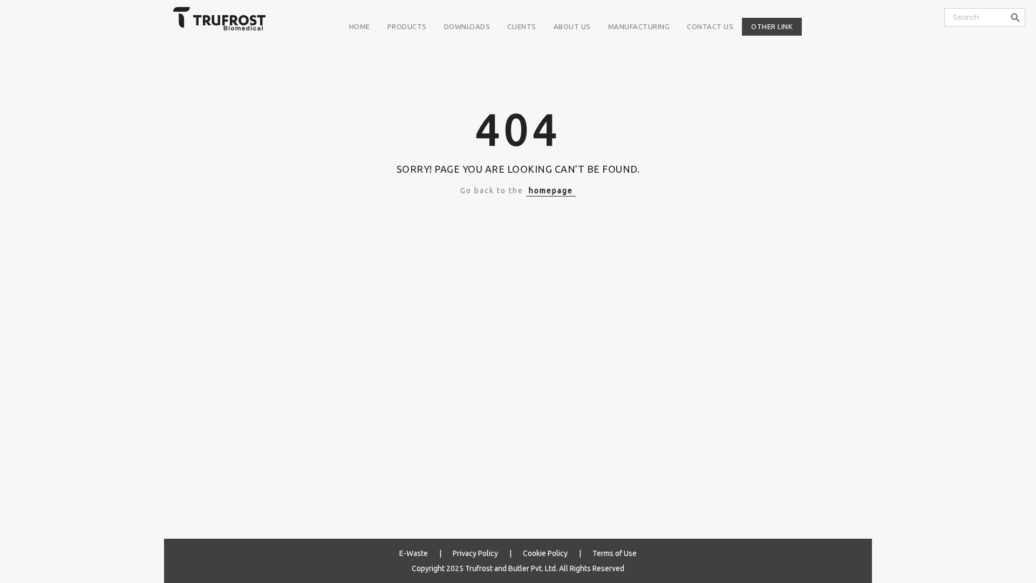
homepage (551, 190)
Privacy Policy (475, 553)
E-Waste (413, 553)
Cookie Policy (545, 553)
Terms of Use (614, 553)
